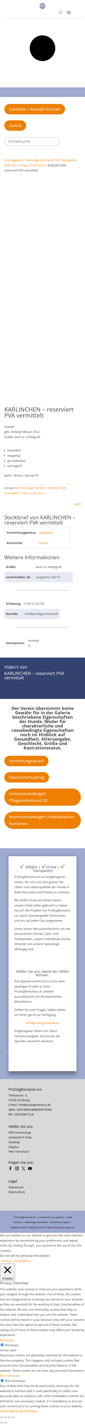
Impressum (16, 1187)
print (77, 504)
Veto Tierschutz (18, 1151)
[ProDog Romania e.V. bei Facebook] (11, 1169)
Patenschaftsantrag (26, 777)
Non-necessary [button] (10, 1375)
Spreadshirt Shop (20, 1137)
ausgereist (46, 532)
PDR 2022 (11, 165)
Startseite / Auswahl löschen (34, 109)
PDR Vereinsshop (19, 1132)
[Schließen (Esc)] (13, 1417)
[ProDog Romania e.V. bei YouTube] (31, 1169)
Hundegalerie (13, 160)
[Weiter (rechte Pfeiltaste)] (5, 1422)
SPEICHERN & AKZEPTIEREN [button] (18, 1411)
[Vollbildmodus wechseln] (5, 1417)
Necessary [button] (7, 1340)
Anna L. (44, 543)
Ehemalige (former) (38, 160)
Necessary (12, 1345)
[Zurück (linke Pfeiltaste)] (1, 1422)
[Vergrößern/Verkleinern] (1, 1417)
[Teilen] (9, 1417)
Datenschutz (16, 1192)
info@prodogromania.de (42, 1023)
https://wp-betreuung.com (60, 1227)
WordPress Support (60, 1222)
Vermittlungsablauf (26, 761)
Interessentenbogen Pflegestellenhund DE (28, 797)
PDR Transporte (64, 160)
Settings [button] (6, 1261)
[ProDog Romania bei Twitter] (24, 1169)
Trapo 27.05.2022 (33, 165)
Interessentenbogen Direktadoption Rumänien (41, 820)
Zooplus (13, 1147)
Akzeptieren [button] (22, 1261)
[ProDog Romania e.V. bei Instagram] (18, 1169)
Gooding (14, 1142)
